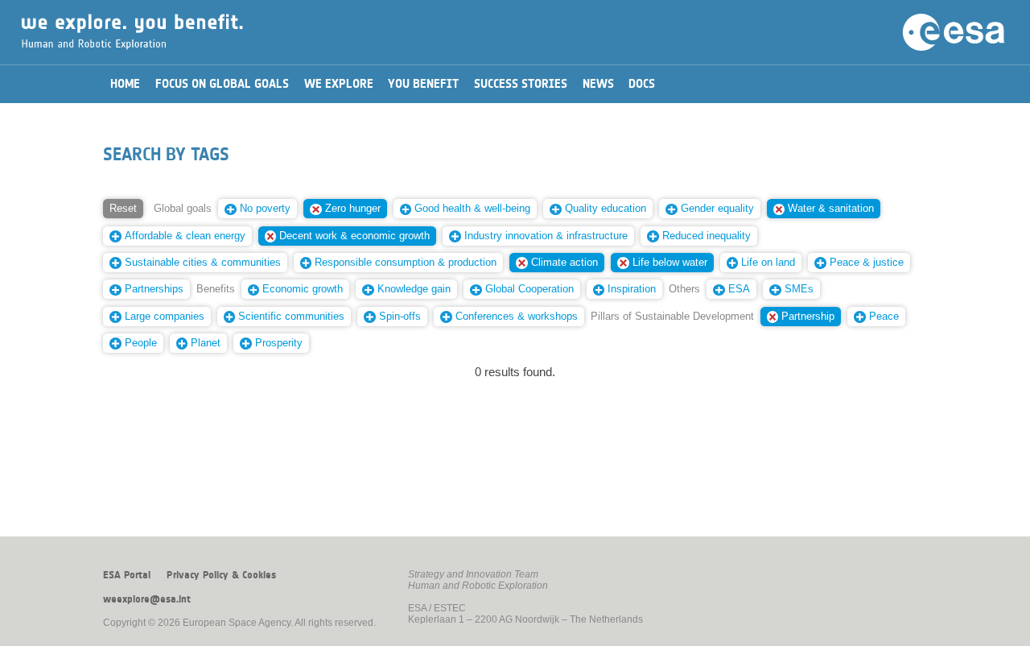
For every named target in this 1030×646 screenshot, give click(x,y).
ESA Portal (126, 575)
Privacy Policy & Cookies (221, 575)
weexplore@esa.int (147, 599)
